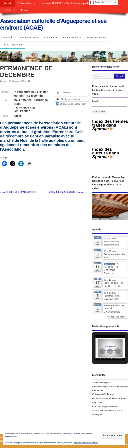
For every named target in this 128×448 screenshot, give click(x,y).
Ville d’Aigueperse (101, 382)
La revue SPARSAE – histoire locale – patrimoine (68, 3)
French (99, 2)
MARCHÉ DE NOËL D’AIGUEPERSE (19, 192)
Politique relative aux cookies (86, 443)
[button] (69, 99)
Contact (25, 10)
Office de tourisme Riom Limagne (109, 398)
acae (4, 81)
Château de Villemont (103, 394)
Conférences (50, 37)
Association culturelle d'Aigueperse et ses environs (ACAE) (53, 24)
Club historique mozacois (105, 406)
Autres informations (28, 37)
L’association (25, 3)
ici (105, 153)
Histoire (7, 10)
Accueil (7, 3)
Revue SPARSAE (72, 37)
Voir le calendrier (116, 316)
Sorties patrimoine (96, 37)
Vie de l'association (12, 44)
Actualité (7, 37)
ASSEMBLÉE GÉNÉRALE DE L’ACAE (66, 192)
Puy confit (97, 402)
